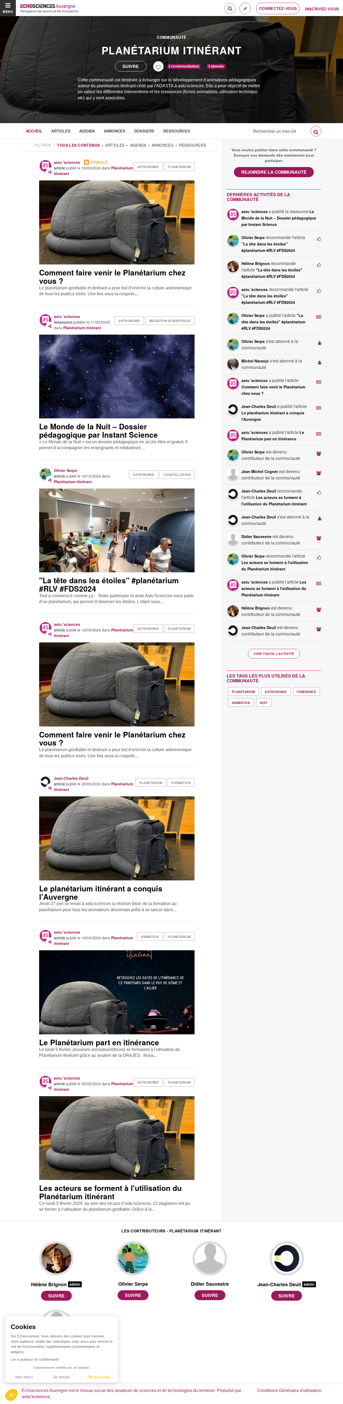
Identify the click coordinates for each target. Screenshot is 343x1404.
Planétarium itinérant (172, 50)
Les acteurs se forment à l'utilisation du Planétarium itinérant (273, 588)
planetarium (179, 167)
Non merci (24, 1377)
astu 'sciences (67, 162)
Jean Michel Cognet (259, 471)
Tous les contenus (78, 145)
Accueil (34, 131)
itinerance (306, 692)
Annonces (114, 131)
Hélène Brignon (255, 263)
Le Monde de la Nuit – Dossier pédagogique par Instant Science (278, 218)
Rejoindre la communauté (274, 172)
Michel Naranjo (255, 361)
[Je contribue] (245, 8)
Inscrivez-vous (322, 9)
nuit (263, 703)
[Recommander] (158, 66)
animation (150, 936)
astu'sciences (36, 1396)
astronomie (148, 167)
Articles (60, 131)
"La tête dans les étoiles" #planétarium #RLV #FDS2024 (273, 322)
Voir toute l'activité (273, 653)
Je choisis (61, 1377)
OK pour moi (99, 1377)
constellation (177, 474)
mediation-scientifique (170, 321)
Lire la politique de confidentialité (35, 1359)
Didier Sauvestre (256, 536)
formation (181, 783)
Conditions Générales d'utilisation (289, 1390)
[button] (11, 1394)
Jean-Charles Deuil (71, 778)
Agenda (87, 131)
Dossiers (144, 131)
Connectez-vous (278, 8)
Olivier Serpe (65, 470)
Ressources (176, 131)
